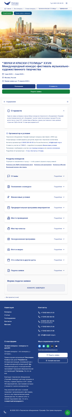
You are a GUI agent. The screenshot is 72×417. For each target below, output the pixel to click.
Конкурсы (7, 312)
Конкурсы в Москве (59, 164)
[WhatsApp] (48, 346)
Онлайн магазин (54, 361)
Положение (19, 86)
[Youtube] (56, 346)
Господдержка (9, 318)
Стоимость (53, 86)
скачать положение (53, 148)
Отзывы (40, 151)
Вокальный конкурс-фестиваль (16, 167)
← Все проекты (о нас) (11, 297)
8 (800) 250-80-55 (28, 142)
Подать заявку (36, 91)
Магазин (7, 324)
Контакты (34, 151)
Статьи (7, 315)
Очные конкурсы (30, 8)
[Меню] (66, 3)
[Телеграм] (43, 346)
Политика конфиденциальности (47, 350)
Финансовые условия (50, 145)
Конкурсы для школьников (43, 164)
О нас (28, 151)
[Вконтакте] (39, 346)
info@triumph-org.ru (55, 142)
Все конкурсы (18, 8)
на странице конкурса (36, 148)
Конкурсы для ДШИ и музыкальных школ (19, 164)
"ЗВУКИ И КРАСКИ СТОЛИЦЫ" (47, 8)
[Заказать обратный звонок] (5, 412)
